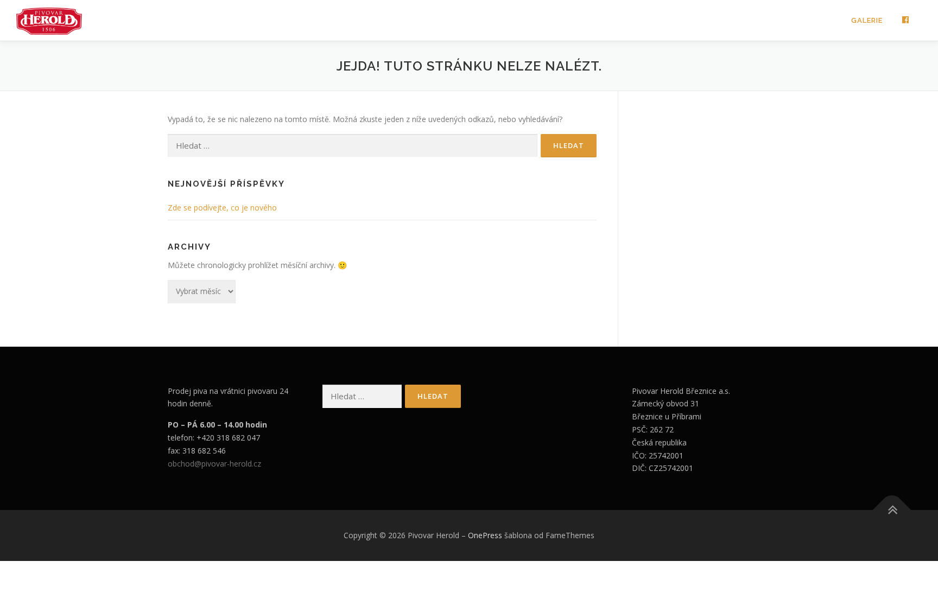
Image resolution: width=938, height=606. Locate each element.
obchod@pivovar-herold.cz (214, 463)
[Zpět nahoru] (892, 510)
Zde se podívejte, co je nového (222, 207)
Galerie (867, 20)
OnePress (485, 535)
